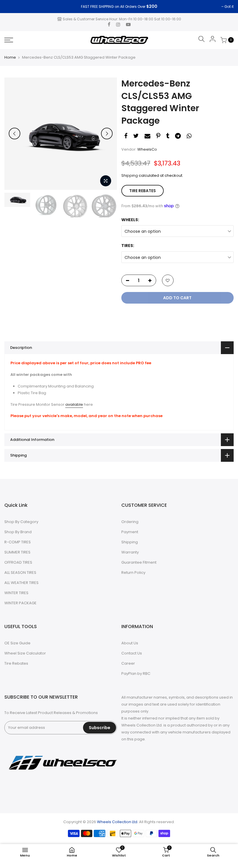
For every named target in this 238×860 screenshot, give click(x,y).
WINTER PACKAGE (20, 603)
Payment (129, 532)
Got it (12, 6)
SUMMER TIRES (17, 552)
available (74, 404)
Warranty (130, 552)
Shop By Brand (18, 532)
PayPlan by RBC (135, 673)
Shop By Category (21, 521)
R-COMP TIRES (17, 542)
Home (10, 57)
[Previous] (14, 133)
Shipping (129, 175)
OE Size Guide (17, 643)
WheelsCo (147, 149)
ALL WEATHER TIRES (21, 582)
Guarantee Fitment (138, 562)
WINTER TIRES (16, 593)
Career (128, 663)
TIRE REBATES (142, 191)
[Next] (107, 133)
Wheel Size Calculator (25, 653)
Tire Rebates (16, 663)
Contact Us (131, 653)
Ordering (129, 521)
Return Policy (133, 572)
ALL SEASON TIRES (20, 572)
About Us (129, 643)
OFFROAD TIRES (18, 562)
